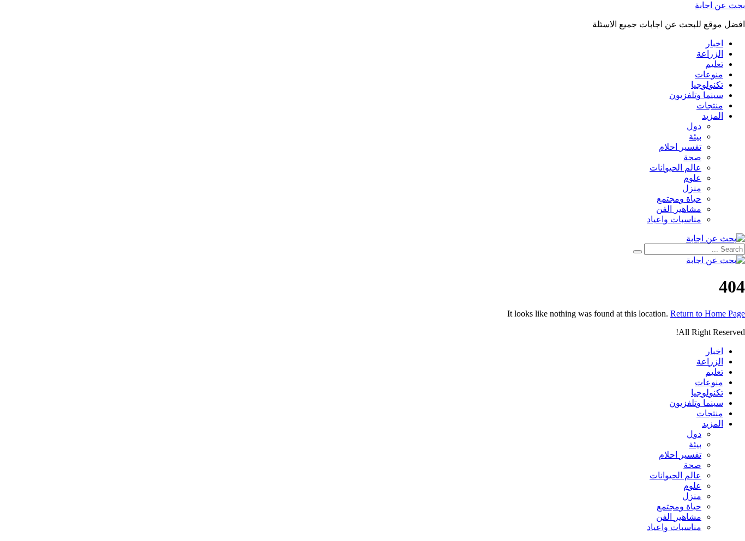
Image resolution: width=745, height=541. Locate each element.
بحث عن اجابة (720, 5)
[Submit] (637, 251)
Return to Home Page (707, 313)
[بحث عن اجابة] (715, 238)
